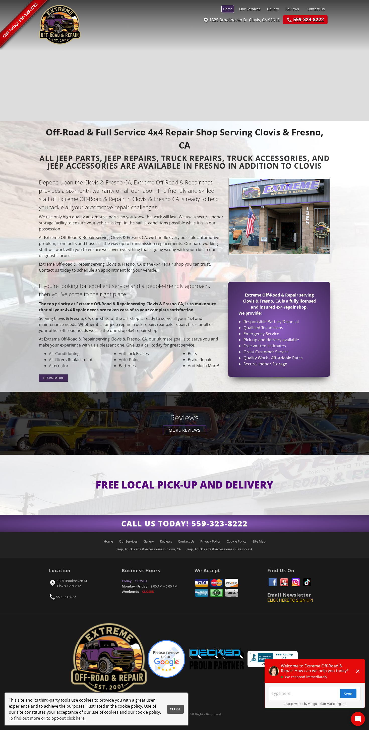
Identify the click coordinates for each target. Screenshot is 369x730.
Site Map (259, 541)
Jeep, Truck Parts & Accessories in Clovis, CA (149, 549)
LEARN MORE (53, 378)
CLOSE (175, 709)
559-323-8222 (66, 597)
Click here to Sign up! (290, 600)
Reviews (292, 9)
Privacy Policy (210, 541)
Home (228, 9)
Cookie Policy (237, 541)
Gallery (273, 9)
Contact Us (316, 9)
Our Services (250, 9)
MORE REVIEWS (185, 430)
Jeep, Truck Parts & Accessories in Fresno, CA (219, 549)
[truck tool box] (216, 658)
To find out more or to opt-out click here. (47, 718)
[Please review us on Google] (166, 658)
